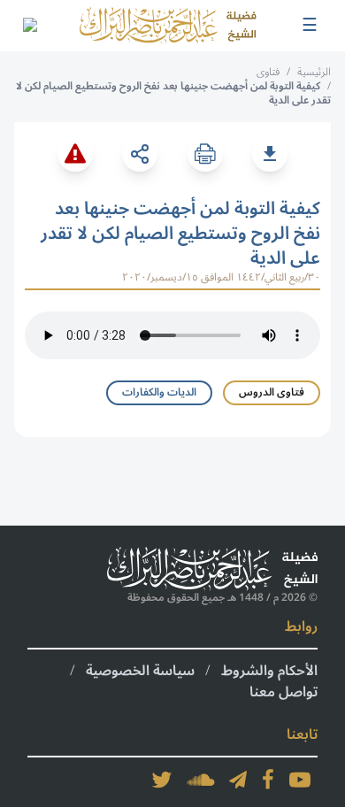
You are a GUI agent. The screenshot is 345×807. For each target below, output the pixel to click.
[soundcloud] (201, 779)
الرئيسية (314, 72)
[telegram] (238, 779)
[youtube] (299, 779)
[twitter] (161, 779)
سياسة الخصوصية (140, 671)
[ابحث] (29, 26)
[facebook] (268, 779)
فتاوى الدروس (271, 392)
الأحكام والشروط (269, 671)
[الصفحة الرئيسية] (168, 25)
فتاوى (268, 72)
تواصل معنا (283, 692)
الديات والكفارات (159, 392)
